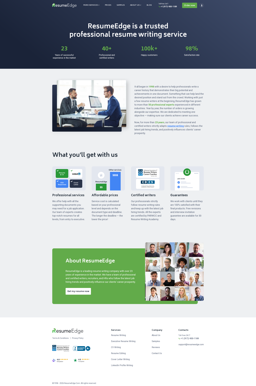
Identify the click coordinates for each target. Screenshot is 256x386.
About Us (134, 5)
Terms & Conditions (60, 338)
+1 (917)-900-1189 (169, 6)
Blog (149, 5)
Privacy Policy (77, 338)
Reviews (156, 347)
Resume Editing (118, 353)
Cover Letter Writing (120, 359)
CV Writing (116, 347)
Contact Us (157, 353)
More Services (90, 5)
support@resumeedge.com (191, 344)
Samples (121, 5)
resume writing (175, 126)
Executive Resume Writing (123, 341)
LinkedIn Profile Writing (122, 365)
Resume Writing (118, 335)
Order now (189, 5)
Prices (108, 5)
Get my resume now (78, 291)
